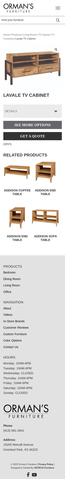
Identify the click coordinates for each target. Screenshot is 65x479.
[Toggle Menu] (57, 8)
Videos (7, 314)
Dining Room (12, 279)
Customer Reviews (16, 327)
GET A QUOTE (32, 136)
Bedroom (9, 272)
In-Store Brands (14, 321)
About (7, 308)
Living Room (30, 34)
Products (16, 34)
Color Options (12, 340)
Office (7, 291)
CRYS (7, 144)
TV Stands (44, 34)
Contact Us (10, 347)
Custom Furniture (15, 334)
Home (6, 34)
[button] (56, 49)
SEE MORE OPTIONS (32, 125)
